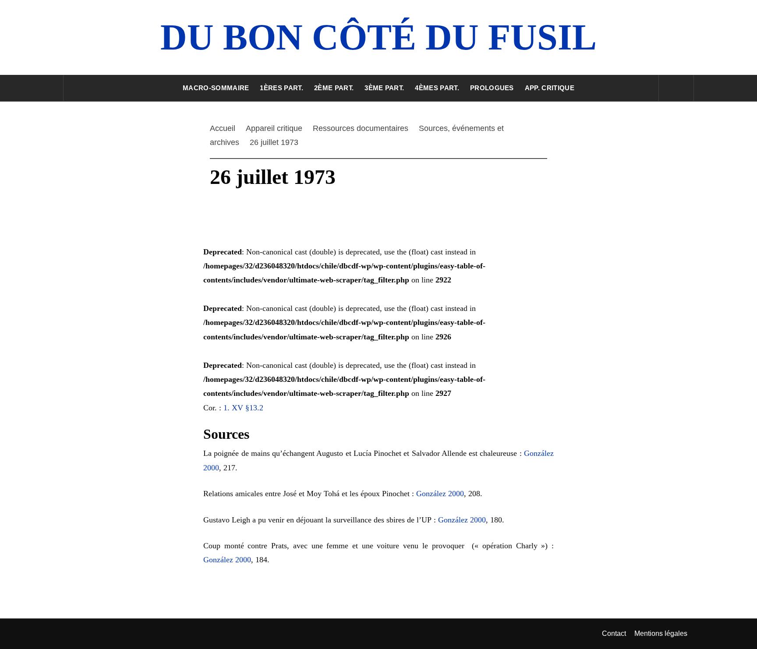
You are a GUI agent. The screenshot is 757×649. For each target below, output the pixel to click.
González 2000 (440, 493)
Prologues (492, 88)
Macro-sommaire (216, 88)
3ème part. (384, 88)
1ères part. (281, 88)
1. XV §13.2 (243, 407)
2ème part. (334, 88)
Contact (614, 633)
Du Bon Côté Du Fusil (378, 37)
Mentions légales (660, 633)
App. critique (549, 88)
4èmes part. (437, 88)
